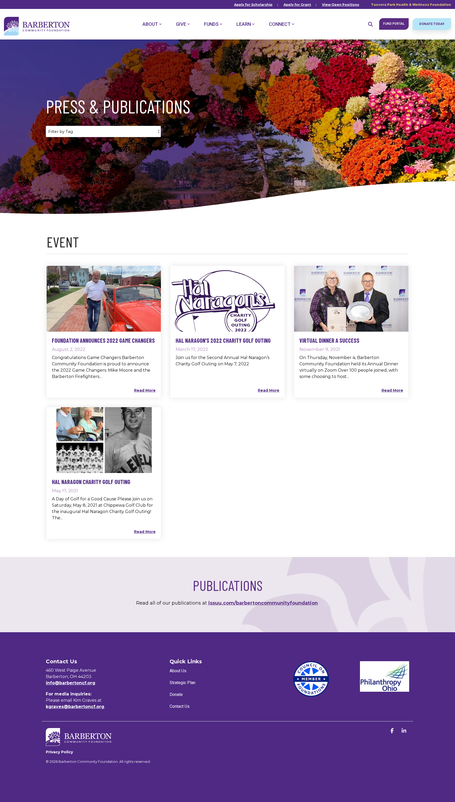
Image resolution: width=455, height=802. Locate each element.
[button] (392, 731)
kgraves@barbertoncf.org (75, 706)
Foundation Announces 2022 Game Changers (103, 340)
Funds (211, 24)
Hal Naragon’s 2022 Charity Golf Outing (223, 340)
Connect (280, 24)
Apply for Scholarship (253, 5)
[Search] (370, 24)
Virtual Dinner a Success (329, 340)
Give (181, 24)
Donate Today (431, 24)
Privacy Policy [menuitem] (59, 752)
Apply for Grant (297, 5)
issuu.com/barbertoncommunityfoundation (263, 603)
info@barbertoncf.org (70, 682)
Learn (243, 24)
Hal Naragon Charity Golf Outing (91, 481)
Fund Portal (394, 24)
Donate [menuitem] (176, 694)
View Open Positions (340, 5)
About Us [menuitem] (178, 670)
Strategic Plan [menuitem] (182, 682)
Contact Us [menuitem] (180, 706)
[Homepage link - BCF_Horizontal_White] (79, 743)
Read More (145, 390)
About (150, 24)
